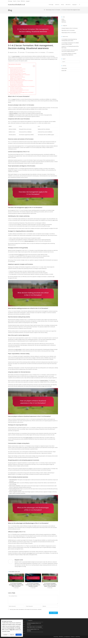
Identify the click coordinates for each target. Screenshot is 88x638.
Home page (10, 1)
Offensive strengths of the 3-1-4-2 (15, 93)
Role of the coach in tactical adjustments (16, 82)
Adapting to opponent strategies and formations (17, 79)
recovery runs (21, 254)
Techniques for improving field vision (15, 87)
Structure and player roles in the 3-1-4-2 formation (18, 68)
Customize (5, 634)
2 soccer (13, 99)
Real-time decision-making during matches (16, 81)
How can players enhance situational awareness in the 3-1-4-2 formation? (22, 86)
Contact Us (15, 1)
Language (27, 1)
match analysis (18, 349)
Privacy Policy (56, 636)
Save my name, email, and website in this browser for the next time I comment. (26, 609)
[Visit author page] (10, 561)
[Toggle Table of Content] (33, 66)
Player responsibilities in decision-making (16, 84)
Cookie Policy (78, 636)
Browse (18, 1)
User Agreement (67, 636)
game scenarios (29, 437)
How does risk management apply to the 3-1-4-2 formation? (19, 74)
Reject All (12, 634)
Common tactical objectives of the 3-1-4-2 (16, 72)
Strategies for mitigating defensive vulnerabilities (17, 77)
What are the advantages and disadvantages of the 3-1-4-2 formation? (21, 92)
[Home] (44, 9)
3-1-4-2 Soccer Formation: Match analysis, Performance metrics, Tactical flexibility (50, 585)
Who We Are (23, 1)
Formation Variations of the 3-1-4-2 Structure (70, 28)
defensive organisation (29, 241)
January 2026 (64, 70)
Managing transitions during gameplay (16, 78)
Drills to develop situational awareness (16, 91)
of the (30, 553)
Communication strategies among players (16, 88)
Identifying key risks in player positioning (16, 75)
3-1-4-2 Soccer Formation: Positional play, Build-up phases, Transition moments (33, 585)
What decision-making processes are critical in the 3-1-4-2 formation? (21, 80)
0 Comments (51, 52)
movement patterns (44, 380)
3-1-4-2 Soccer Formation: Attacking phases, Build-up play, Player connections (16, 585)
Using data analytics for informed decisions (16, 85)
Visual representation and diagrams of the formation (18, 73)
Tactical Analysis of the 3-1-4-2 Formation (36, 52)
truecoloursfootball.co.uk (16, 5)
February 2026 (64, 68)
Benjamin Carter (13, 52)
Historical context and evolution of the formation (17, 71)
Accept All (19, 634)
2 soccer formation (16, 56)
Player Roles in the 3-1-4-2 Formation (68, 30)
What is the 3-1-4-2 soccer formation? (15, 67)
